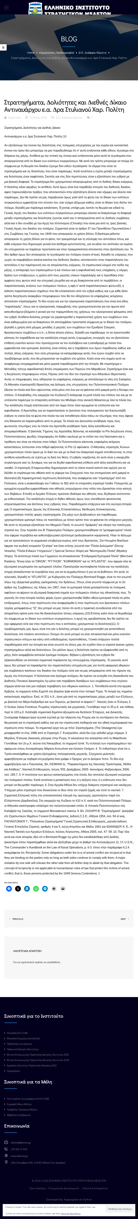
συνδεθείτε (53, 962)
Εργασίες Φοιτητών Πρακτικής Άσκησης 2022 (32, 1065)
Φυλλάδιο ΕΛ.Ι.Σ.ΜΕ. (17, 1033)
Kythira (87, 1199)
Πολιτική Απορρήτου (96, 1188)
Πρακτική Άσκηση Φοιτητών (22, 1049)
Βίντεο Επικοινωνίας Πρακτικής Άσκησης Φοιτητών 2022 (38, 1060)
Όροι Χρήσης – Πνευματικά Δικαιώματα (55, 1188)
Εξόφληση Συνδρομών (19, 1115)
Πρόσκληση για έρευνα (19, 1043)
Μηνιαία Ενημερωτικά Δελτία (23, 1038)
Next (123, 918)
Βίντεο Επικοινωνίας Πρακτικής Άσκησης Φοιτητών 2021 (38, 1054)
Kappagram (71, 1199)
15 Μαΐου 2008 (38, 117)
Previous (17, 918)
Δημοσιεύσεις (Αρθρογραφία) (56, 52)
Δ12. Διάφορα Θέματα (92, 52)
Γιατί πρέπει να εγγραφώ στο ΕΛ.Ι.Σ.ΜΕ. (28, 1098)
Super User (14, 117)
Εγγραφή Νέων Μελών (19, 1104)
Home (30, 52)
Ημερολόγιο (13, 1071)
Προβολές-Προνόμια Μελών (22, 1109)
